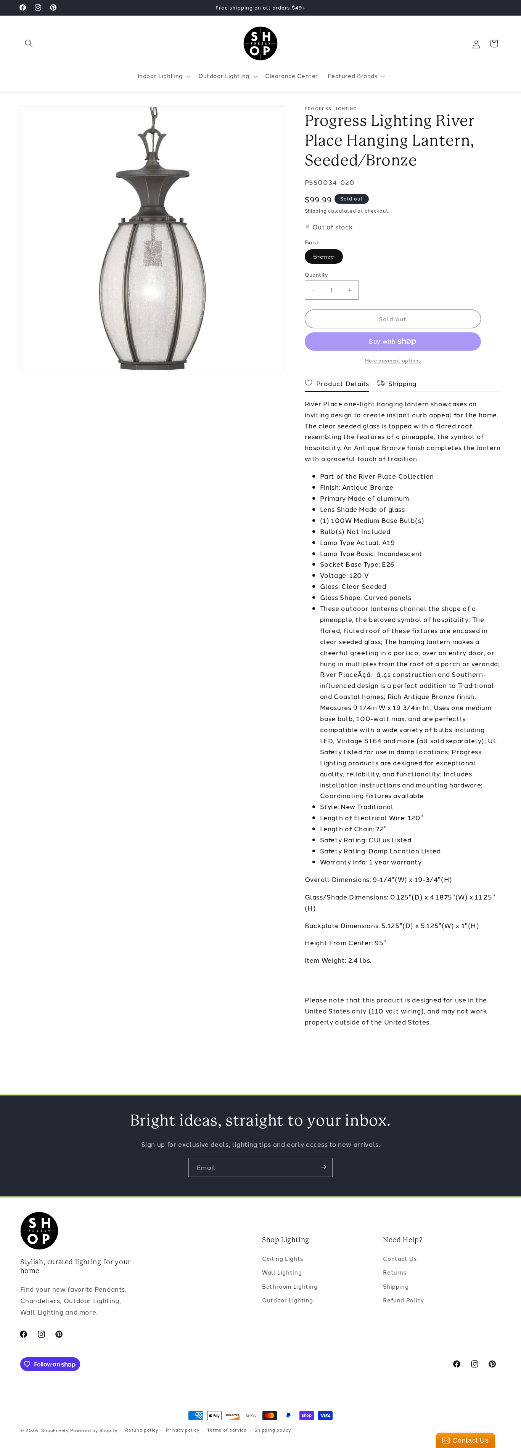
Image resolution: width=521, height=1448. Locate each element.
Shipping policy (272, 1430)
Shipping (316, 210)
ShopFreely (54, 1430)
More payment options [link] (393, 360)
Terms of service (227, 1430)
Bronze (328, 258)
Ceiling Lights (282, 1259)
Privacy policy (182, 1430)
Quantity (316, 274)
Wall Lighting (282, 1272)
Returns (394, 1272)
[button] (29, 43)
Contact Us (399, 1259)
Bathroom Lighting (290, 1286)
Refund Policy (403, 1300)
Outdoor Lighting (287, 1300)
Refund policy (141, 1430)
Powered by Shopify (93, 1430)
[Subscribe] (323, 1167)
